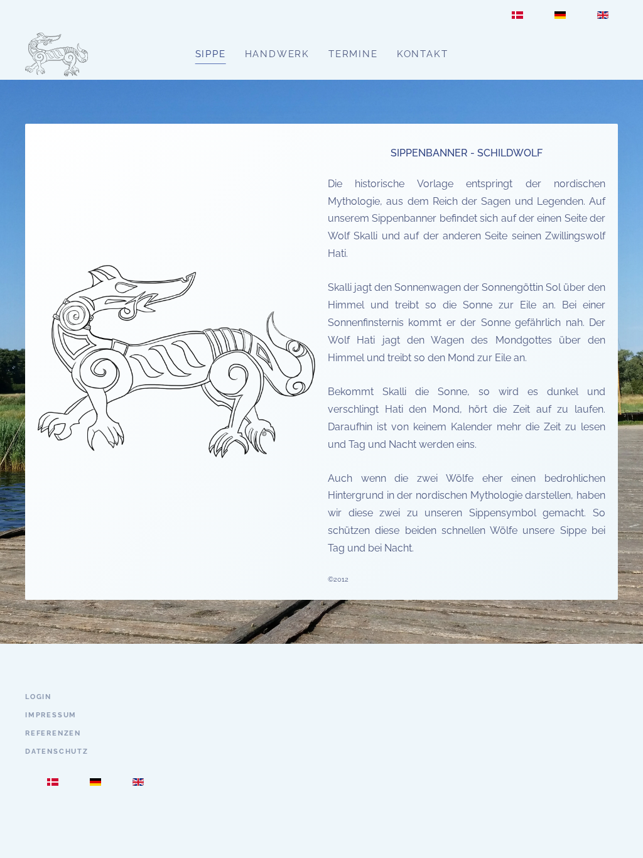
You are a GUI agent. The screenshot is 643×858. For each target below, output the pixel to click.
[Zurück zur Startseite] (56, 55)
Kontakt (422, 54)
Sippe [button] (210, 54)
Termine (353, 54)
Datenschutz (57, 751)
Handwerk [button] (277, 54)
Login (38, 697)
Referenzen (53, 733)
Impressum (51, 715)
